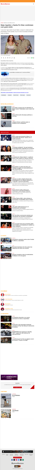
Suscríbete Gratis (17, 387)
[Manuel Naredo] (2, 304)
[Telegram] (7, 58)
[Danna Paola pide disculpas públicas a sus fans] (6, 116)
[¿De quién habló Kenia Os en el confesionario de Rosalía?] (6, 208)
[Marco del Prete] (2, 295)
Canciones (28, 95)
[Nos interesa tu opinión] (17, 451)
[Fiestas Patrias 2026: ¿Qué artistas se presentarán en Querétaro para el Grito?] (6, 200)
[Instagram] (16, 460)
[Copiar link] (12, 58)
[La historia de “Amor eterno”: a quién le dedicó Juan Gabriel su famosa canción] (6, 159)
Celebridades (3, 95)
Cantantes (9, 95)
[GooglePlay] (23, 460)
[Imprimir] (14, 58)
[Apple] (21, 460)
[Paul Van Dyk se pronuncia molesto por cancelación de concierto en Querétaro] (6, 217)
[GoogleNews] (18, 460)
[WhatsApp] (5, 58)
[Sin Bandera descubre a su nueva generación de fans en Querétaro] (6, 319)
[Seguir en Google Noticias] (33, 58)
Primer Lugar (22, 95)
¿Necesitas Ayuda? (17, 457)
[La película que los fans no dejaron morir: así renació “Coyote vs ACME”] (6, 340)
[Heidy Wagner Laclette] (2, 309)
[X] (3, 58)
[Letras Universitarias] (2, 299)
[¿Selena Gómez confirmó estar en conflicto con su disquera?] (6, 123)
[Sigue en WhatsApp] (32, 58)
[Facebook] (1, 58)
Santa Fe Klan (16, 95)
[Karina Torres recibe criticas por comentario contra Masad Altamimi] (6, 191)
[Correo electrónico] (10, 58)
